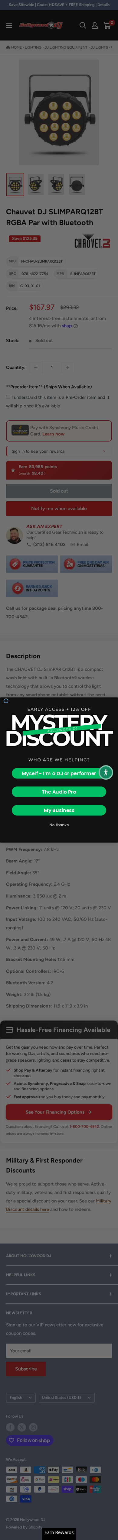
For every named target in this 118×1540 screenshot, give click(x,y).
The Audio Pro (59, 791)
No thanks (59, 825)
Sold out (59, 491)
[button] (106, 772)
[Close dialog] (6, 701)
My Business (59, 810)
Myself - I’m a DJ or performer (59, 773)
